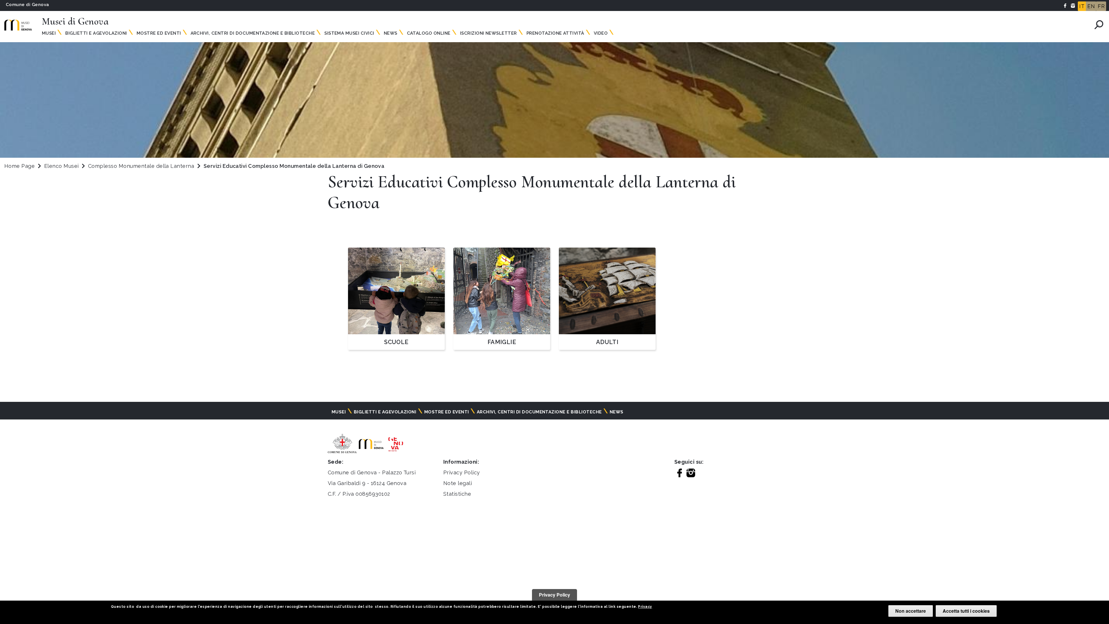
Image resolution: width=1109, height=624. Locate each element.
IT (1081, 6)
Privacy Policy (461, 472)
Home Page (19, 166)
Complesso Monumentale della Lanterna (142, 166)
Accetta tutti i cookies (966, 611)
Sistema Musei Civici (349, 33)
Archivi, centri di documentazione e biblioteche (253, 33)
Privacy (645, 607)
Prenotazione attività (555, 33)
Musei (49, 33)
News (390, 33)
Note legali (457, 483)
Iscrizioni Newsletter (488, 33)
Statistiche (457, 494)
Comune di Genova (27, 4)
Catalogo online (429, 33)
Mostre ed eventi (159, 33)
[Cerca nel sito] (1099, 24)
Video (601, 33)
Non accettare (910, 611)
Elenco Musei (61, 166)
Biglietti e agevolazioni (96, 33)
